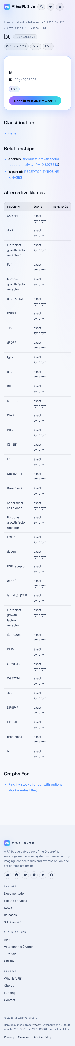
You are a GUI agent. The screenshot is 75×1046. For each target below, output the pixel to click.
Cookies (24, 1037)
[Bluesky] (25, 875)
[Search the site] (41, 7)
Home (7, 22)
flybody (36, 1024)
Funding (10, 993)
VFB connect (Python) (19, 947)
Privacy (9, 1037)
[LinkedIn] (42, 875)
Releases (10, 915)
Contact (9, 1000)
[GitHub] (51, 875)
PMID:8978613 (47, 165)
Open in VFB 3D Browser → (35, 101)
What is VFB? (13, 978)
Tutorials (10, 954)
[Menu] (60, 7)
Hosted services (15, 901)
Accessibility (42, 1037)
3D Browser (12, 922)
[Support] (7, 875)
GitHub (9, 961)
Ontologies (15, 28)
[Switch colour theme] (50, 7)
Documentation (15, 893)
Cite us (9, 985)
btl (45, 28)
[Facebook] (34, 875)
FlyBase (33, 28)
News (8, 908)
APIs (7, 940)
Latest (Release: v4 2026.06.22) (39, 22)
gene (12, 133)
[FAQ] (16, 875)
